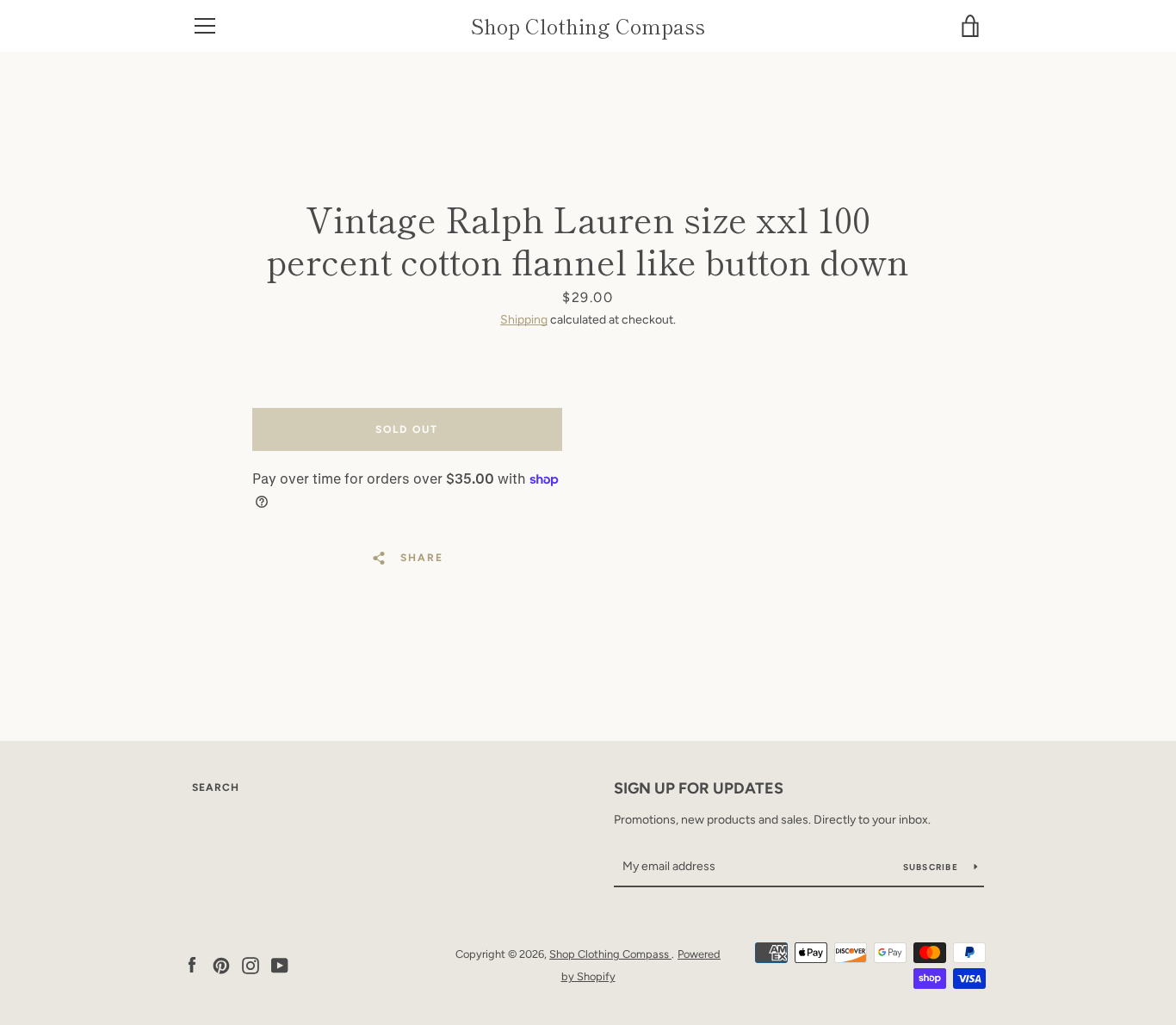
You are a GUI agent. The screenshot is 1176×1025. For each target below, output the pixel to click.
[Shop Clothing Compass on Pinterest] (221, 964)
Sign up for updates (698, 788)
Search (215, 787)
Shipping (524, 319)
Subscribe (932, 867)
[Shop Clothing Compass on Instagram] (250, 964)
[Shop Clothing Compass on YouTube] (279, 964)
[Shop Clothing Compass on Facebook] (192, 964)
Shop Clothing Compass (588, 26)
